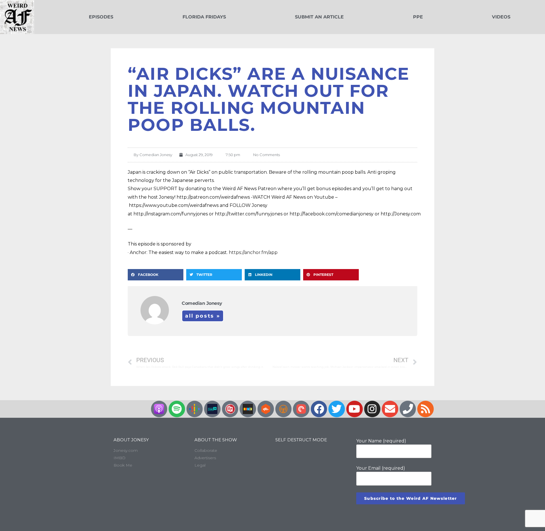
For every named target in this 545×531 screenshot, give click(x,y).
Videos (501, 17)
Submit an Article (319, 17)
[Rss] (425, 409)
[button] (155, 274)
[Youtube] (354, 409)
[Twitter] (336, 409)
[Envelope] (390, 409)
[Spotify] (177, 409)
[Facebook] (319, 409)
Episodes (101, 17)
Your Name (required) (381, 441)
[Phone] (408, 409)
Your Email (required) (380, 468)
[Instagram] (372, 409)
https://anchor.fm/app (253, 252)
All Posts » (202, 316)
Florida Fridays (204, 17)
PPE (418, 17)
